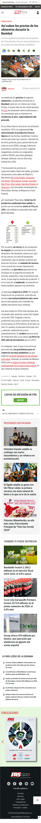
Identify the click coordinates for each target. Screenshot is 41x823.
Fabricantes (6, 21)
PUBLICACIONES (9, 712)
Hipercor (5, 187)
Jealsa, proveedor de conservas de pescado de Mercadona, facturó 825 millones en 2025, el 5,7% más (20, 680)
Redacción (11, 88)
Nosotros (20, 796)
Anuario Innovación (22, 2)
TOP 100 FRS (33, 2)
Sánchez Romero (29, 183)
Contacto (20, 793)
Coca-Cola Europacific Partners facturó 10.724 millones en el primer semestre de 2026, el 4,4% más (20, 604)
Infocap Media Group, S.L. (23, 813)
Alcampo (30, 177)
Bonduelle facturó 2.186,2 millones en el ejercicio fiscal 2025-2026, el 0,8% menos (18, 570)
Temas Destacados (8, 2)
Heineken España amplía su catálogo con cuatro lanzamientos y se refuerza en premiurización (19, 453)
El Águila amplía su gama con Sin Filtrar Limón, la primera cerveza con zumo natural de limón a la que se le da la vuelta (20, 489)
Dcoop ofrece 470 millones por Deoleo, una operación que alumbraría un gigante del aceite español (19, 640)
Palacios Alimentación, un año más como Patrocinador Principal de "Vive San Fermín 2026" (19, 525)
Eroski (25, 180)
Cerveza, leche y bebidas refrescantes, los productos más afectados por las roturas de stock (19, 665)
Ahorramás (15, 183)
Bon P (16, 384)
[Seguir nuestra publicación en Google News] (4, 51)
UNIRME (20, 400)
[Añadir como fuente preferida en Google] (37, 800)
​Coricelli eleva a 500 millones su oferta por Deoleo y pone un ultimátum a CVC (19, 673)
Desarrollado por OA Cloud (20, 817)
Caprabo (32, 180)
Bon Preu (5, 183)
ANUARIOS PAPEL (7, 7)
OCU (5, 110)
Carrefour (5, 180)
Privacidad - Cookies (20, 808)
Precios (27, 380)
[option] (20, 739)
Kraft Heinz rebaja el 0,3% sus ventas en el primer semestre (19, 689)
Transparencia (20, 802)
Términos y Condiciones (20, 805)
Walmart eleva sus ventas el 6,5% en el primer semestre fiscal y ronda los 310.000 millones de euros (19, 696)
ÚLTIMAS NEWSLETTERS (23, 7)
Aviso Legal (20, 799)
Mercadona (16, 180)
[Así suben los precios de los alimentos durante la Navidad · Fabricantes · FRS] (20, 13)
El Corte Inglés (18, 177)
